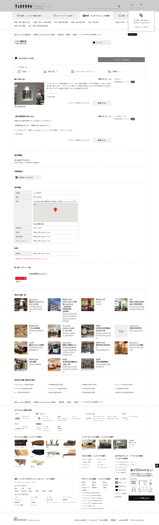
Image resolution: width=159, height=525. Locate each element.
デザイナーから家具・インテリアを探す (96, 479)
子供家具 (33, 502)
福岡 (38, 26)
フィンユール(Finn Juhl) (88, 506)
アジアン (17, 457)
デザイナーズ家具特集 (121, 493)
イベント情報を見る (141, 498)
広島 (93, 22)
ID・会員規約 (104, 520)
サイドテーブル (112, 416)
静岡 (63, 22)
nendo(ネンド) (86, 487)
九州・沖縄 (32, 26)
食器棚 (59, 428)
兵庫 (80, 22)
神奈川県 (23, 491)
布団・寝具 (50, 499)
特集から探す (120, 22)
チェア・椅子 (34, 497)
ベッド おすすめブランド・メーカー (125, 464)
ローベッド (85, 467)
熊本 (41, 26)
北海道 (45, 22)
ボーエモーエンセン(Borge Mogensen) (92, 508)
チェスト (45, 428)
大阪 (76, 22)
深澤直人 (104, 482)
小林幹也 (84, 490)
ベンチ (74, 416)
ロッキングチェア (62, 420)
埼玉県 (30, 491)
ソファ (16, 497)
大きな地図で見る (38, 223)
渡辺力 (94, 485)
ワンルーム (132, 444)
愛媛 (23, 26)
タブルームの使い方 (80, 520)
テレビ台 (45, 426)
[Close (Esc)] (157, 465)
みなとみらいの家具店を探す (25, 384)
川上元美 (104, 485)
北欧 (47, 447)
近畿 (72, 22)
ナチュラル (18, 466)
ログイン (132, 8)
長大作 (83, 485)
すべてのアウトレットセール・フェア (25, 482)
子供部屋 (131, 440)
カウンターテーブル (98, 418)
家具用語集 (118, 496)
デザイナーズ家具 (87, 459)
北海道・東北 (37, 22)
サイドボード (85, 464)
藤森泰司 (94, 487)
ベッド (32, 499)
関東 (15, 22)
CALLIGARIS (38, 274)
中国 (89, 22)
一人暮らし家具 (86, 462)
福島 (49, 22)
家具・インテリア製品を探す (31, 16)
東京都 (16, 491)
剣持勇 (94, 482)
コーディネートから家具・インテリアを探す (98, 437)
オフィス (131, 446)
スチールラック (101, 459)
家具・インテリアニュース (126, 482)
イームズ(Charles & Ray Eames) (91, 493)
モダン (32, 457)
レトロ (32, 447)
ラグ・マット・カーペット (70, 502)
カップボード (101, 464)
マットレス (25, 426)
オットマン (46, 418)
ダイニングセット (68, 497)
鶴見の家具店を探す (56, 392)
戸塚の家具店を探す (123, 388)
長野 (66, 22)
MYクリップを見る (142, 27)
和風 (63, 457)
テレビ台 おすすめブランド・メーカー (126, 470)
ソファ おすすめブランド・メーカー (125, 462)
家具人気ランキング (124, 486)
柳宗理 (83, 482)
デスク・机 (18, 499)
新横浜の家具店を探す (90, 384)
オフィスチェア (76, 418)
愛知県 (50, 491)
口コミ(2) (99, 42)
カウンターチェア (48, 420)
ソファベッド (25, 418)
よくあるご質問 (123, 520)
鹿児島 (46, 26)
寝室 (114, 449)
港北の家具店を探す (89, 392)
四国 (15, 26)
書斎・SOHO (132, 442)
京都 (83, 22)
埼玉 (28, 22)
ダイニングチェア (62, 418)
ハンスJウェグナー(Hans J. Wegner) (92, 498)
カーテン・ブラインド (53, 502)
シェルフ (60, 430)
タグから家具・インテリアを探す (94, 456)
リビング (84, 449)
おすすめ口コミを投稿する (121, 59)
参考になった (102, 103)
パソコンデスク (133, 416)
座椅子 (59, 416)
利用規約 (113, 520)
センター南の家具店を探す (24, 388)
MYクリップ (141, 8)
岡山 (97, 22)
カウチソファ (25, 416)
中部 (55, 22)
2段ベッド (24, 428)
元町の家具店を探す (89, 388)
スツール (45, 416)
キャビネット (47, 430)
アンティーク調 (19, 447)
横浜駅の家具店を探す (56, 384)
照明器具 (17, 502)
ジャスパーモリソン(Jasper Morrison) (92, 503)
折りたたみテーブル (113, 418)
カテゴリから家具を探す (23, 410)
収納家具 (65, 499)
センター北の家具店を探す (125, 384)
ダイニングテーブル (98, 416)
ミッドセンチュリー (67, 447)
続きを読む (52, 96)
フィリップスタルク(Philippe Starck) (92, 500)
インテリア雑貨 (19, 505)
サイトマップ (93, 520)
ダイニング (100, 449)
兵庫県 (44, 491)
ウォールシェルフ (102, 467)
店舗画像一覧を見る (26, 177)
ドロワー (99, 462)
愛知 (59, 22)
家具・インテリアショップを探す (98, 16)
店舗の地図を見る (21, 43)
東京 (20, 22)
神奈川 (24, 22)
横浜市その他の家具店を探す (125, 392)
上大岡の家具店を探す (23, 392)
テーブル (49, 497)
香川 (20, 26)
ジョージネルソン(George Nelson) (91, 495)
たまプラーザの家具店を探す (58, 388)
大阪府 (37, 491)
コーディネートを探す (65, 16)
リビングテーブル (98, 420)
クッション (34, 505)
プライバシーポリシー (137, 520)
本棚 (59, 426)
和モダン (32, 466)
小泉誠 (104, 487)
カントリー (49, 457)
